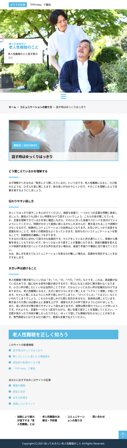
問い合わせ (98, 416)
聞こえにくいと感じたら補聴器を (31, 356)
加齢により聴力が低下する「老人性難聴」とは (26, 420)
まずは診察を (20, 397)
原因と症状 (19, 391)
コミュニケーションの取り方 (76, 418)
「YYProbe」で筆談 (39, 4)
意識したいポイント (24, 403)
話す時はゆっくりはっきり (28, 350)
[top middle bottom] (63, 96)
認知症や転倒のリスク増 (26, 362)
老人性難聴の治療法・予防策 (51, 418)
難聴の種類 (19, 385)
